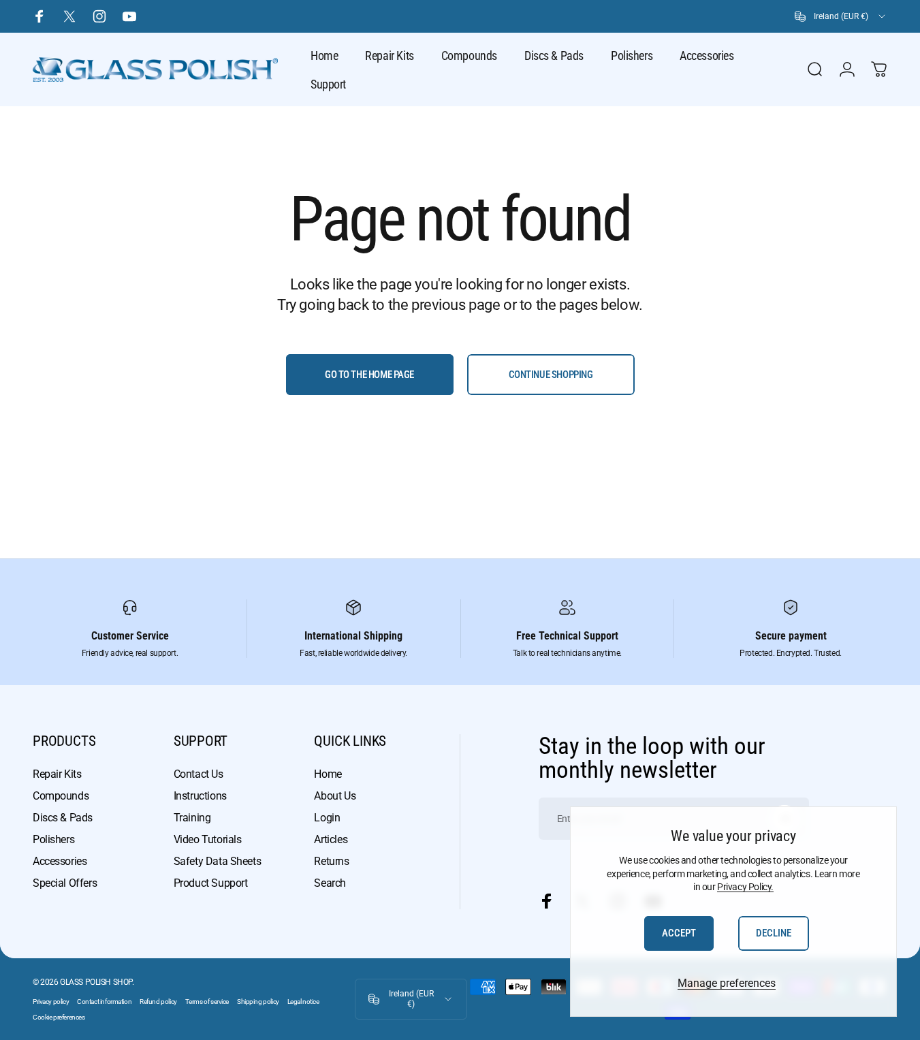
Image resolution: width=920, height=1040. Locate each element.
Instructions (200, 795)
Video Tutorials (208, 839)
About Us (334, 795)
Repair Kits (57, 774)
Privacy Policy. (745, 886)
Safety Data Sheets (217, 861)
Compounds (61, 795)
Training (192, 817)
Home (327, 774)
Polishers (53, 839)
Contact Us (198, 774)
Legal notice (303, 1001)
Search (329, 883)
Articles (330, 839)
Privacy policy (51, 1001)
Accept (679, 933)
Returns (331, 861)
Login (327, 817)
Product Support (211, 883)
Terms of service (207, 1001)
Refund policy (158, 1001)
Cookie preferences (58, 1017)
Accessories (59, 861)
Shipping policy (258, 1001)
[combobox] (841, 16)
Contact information (104, 1001)
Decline (773, 933)
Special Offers (65, 883)
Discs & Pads (63, 817)
